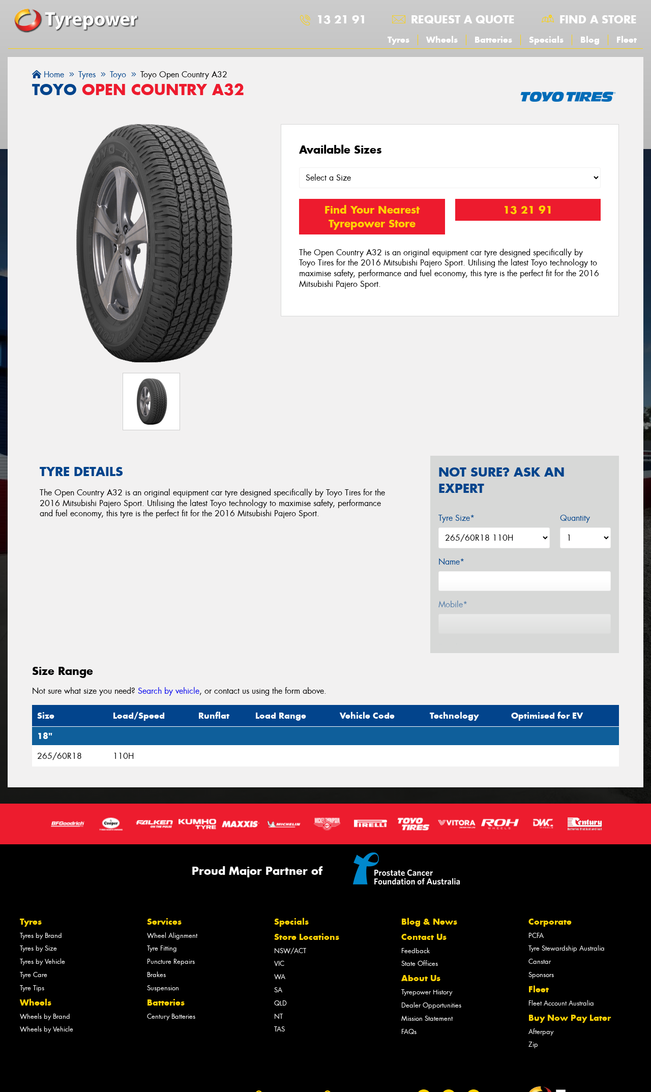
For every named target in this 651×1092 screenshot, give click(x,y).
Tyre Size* (456, 518)
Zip (533, 1044)
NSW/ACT (290, 951)
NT (278, 1016)
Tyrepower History (426, 992)
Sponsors (541, 974)
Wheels (442, 39)
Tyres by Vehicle (42, 961)
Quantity (575, 518)
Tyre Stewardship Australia (566, 948)
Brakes (156, 974)
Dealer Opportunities (431, 1005)
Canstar (539, 961)
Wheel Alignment (172, 935)
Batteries (493, 39)
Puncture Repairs (171, 961)
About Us (420, 978)
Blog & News (429, 921)
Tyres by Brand (41, 935)
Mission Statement (427, 1018)
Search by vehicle (168, 691)
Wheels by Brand (45, 1016)
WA (279, 976)
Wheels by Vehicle (46, 1029)
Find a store (598, 19)
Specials (546, 39)
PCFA (536, 935)
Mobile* (452, 604)
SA (278, 990)
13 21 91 (341, 19)
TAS (279, 1029)
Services (164, 921)
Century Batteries (171, 1016)
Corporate (550, 921)
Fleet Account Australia (561, 1003)
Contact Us (424, 936)
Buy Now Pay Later (569, 1017)
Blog (590, 39)
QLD (280, 1003)
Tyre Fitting (162, 948)
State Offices (419, 963)
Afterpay (540, 1031)
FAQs (409, 1031)
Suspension (163, 988)
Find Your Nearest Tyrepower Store (372, 216)
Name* (451, 561)
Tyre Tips (32, 988)
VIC (279, 963)
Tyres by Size (38, 948)
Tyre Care (33, 974)
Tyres (398, 39)
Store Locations (306, 936)
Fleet (626, 39)
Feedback (415, 951)
